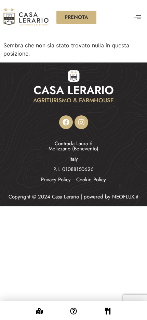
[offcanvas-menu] (138, 17)
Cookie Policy (91, 179)
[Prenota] (108, 306)
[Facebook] (66, 122)
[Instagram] (81, 122)
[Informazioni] (73, 306)
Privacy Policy (56, 179)
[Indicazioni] (39, 306)
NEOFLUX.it (125, 197)
